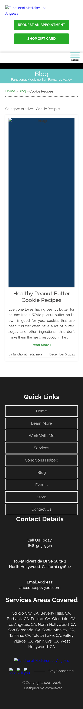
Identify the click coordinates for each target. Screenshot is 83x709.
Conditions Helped (41, 460)
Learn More (41, 423)
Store (41, 497)
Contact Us (41, 509)
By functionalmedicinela (25, 354)
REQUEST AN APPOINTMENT (41, 25)
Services (41, 448)
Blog (41, 472)
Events (41, 484)
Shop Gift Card (41, 39)
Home (41, 411)
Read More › (41, 345)
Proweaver (53, 688)
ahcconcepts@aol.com (39, 587)
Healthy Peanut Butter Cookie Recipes (41, 296)
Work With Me (41, 435)
